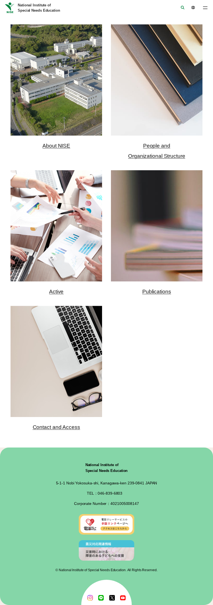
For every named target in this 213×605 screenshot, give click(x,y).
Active (56, 291)
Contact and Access (56, 427)
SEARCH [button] (180, 8)
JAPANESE (191, 8)
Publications (156, 291)
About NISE (56, 146)
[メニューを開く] (205, 7)
